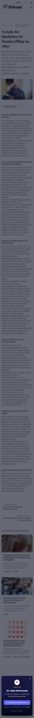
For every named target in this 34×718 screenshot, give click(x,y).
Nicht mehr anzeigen (17, 711)
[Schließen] (17, 359)
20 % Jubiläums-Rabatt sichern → (17, 702)
